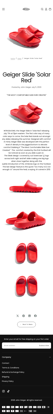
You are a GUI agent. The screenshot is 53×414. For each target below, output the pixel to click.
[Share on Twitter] (18, 316)
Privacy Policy (8, 381)
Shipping (5, 376)
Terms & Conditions (10, 367)
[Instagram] (3, 391)
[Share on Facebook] (35, 316)
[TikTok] (8, 391)
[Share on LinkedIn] (29, 316)
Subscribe (44, 345)
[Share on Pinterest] (23, 316)
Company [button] (6, 357)
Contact (5, 363)
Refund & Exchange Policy (13, 372)
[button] (3, 9)
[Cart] (50, 9)
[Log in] (46, 9)
